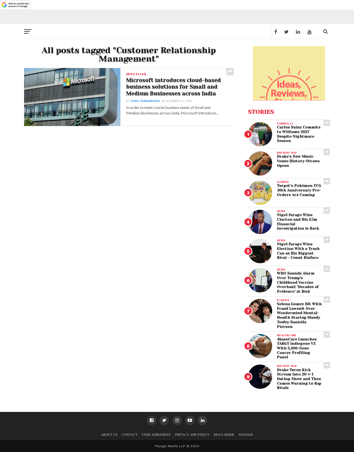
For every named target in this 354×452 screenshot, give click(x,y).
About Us (109, 435)
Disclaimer (224, 435)
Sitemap (245, 435)
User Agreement (156, 435)
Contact (130, 435)
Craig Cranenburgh (145, 101)
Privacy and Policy (192, 435)
